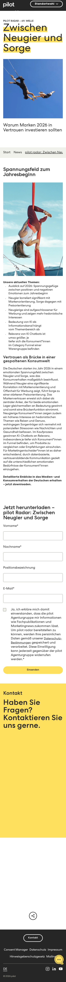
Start (6, 152)
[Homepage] (10, 5)
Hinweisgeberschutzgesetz (27, 956)
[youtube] (61, 969)
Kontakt (33, 938)
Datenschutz (37, 950)
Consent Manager (16, 950)
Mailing (51, 956)
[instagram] (47, 969)
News (18, 152)
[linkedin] (54, 969)
